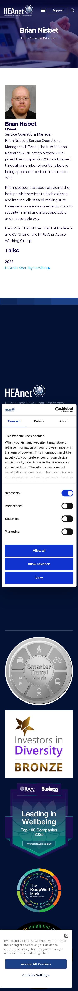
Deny (39, 577)
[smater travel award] (39, 671)
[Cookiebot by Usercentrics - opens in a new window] (55, 409)
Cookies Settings (36, 975)
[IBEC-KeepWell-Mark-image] (39, 890)
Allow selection (39, 564)
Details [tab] (39, 421)
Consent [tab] (14, 421)
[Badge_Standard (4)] (39, 821)
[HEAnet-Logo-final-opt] (18, 10)
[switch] (67, 506)
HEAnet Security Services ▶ (27, 268)
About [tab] (63, 421)
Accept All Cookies (36, 964)
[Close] (66, 935)
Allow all (39, 550)
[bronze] (39, 744)
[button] (43, 10)
